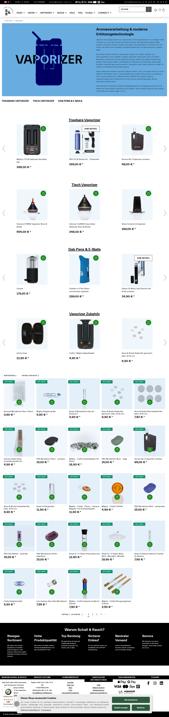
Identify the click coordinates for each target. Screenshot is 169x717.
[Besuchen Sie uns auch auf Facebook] (148, 684)
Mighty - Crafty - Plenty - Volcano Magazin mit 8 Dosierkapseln (84, 507)
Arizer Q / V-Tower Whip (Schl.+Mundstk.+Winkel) (113, 555)
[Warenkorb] (163, 10)
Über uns (70, 685)
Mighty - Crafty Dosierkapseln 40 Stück (84, 460)
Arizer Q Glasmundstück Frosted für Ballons (148, 555)
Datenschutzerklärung (98, 693)
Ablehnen (141, 708)
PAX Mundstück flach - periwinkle (149, 506)
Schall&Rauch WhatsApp (42, 693)
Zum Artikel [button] (90, 129)
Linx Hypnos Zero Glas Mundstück (51, 601)
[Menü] (12, 688)
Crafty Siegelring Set (13, 601)
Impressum (46, 710)
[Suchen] (149, 9)
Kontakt (70, 683)
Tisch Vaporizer (43, 101)
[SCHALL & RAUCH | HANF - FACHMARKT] (8, 11)
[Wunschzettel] (160, 10)
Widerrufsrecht (99, 688)
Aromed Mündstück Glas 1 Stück (18, 411)
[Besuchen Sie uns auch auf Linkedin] (161, 684)
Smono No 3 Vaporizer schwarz (148, 459)
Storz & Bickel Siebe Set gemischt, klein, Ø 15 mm (113, 412)
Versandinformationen (70, 693)
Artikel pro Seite (29, 376)
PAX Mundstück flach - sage (114, 459)
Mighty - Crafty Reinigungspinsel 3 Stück (116, 602)
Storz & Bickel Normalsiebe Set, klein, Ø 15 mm (148, 412)
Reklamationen (98, 690)
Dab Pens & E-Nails (70, 101)
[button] (7, 2)
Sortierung (9, 376)
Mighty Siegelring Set (46, 411)
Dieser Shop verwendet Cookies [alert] (38, 698)
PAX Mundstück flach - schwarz (50, 459)
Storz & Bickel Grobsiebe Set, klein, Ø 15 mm (17, 507)
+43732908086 (39, 2)
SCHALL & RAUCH (22, 2)
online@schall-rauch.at (60, 2)
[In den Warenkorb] (43, 128)
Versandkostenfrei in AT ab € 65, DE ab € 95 (145, 2)
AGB (98, 685)
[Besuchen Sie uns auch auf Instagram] (155, 684)
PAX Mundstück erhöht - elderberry (47, 555)
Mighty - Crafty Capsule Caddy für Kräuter (84, 602)
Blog (70, 688)
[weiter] (105, 614)
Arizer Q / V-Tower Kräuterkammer (84, 554)
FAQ (80, 13)
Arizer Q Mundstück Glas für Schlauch (81, 412)
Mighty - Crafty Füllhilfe (112, 506)
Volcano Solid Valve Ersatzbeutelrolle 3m (13, 460)
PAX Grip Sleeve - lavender (16, 554)
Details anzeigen (121, 708)
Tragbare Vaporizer (15, 101)
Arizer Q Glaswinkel (45, 506)
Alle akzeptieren (131, 700)
